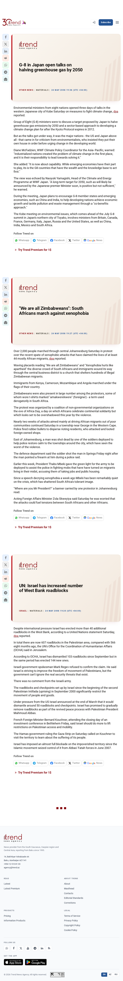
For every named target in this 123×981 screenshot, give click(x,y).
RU (116, 974)
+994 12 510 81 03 (12, 864)
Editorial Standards (73, 898)
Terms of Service (72, 916)
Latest (7, 883)
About (67, 883)
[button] (6, 37)
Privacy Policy (71, 920)
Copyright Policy (72, 925)
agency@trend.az (12, 867)
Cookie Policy (70, 930)
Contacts (68, 893)
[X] (21, 948)
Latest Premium (12, 888)
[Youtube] (28, 948)
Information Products (14, 920)
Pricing (7, 916)
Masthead (69, 888)
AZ (110, 974)
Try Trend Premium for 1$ (34, 249)
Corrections (70, 903)
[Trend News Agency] (13, 838)
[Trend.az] (14, 22)
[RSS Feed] (49, 948)
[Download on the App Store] (13, 962)
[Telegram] (35, 948)
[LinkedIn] (42, 948)
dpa (115, 111)
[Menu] (117, 22)
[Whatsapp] (7, 948)
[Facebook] (14, 948)
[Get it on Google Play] (36, 962)
